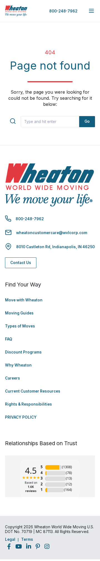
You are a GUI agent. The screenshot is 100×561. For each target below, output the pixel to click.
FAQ (8, 339)
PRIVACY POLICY (21, 417)
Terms (27, 539)
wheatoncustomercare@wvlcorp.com (51, 232)
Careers (12, 378)
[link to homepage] (16, 11)
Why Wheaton (18, 365)
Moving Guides (19, 313)
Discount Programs (23, 352)
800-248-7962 (63, 11)
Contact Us (20, 262)
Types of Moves (20, 326)
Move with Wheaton (23, 300)
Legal (10, 539)
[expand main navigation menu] (91, 11)
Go (87, 121)
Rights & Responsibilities (28, 404)
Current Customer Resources (32, 391)
